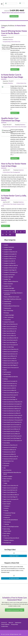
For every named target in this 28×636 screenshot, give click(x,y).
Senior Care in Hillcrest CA (10, 492)
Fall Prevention (7, 372)
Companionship (6, 41)
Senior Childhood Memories (11, 281)
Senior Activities (7, 478)
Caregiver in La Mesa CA (9, 263)
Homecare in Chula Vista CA (10, 445)
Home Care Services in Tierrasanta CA (12, 420)
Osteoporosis (7, 515)
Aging (5, 483)
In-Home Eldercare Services (11, 376)
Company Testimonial (8, 322)
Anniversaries (7, 308)
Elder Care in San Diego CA (10, 342)
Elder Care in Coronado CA (10, 326)
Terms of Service (5, 624)
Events (5, 369)
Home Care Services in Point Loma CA (12, 415)
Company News (7, 303)
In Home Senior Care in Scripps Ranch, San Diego (12, 75)
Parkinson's (7, 517)
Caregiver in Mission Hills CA (10, 265)
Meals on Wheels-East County (11, 296)
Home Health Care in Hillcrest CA (11, 429)
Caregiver (5, 245)
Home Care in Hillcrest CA (9, 385)
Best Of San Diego (8, 310)
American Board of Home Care (11, 306)
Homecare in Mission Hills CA (10, 456)
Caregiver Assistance (8, 247)
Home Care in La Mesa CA (9, 390)
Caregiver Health (7, 249)
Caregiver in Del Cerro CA (9, 256)
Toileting (6, 524)
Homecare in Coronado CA (10, 447)
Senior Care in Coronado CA (10, 487)
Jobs (4, 467)
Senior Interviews (8, 283)
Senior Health (6, 503)
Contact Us (4, 622)
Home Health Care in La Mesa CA (11, 433)
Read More (14, 69)
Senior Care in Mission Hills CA (11, 494)
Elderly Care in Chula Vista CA (10, 349)
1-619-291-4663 (17, 10)
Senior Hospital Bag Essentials (11, 526)
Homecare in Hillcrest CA (9, 449)
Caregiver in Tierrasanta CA (10, 272)
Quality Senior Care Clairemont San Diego (10, 119)
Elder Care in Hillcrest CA (9, 331)
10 (10, 234)
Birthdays (6, 312)
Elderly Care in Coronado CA (10, 351)
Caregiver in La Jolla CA (9, 261)
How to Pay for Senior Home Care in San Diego (13, 164)
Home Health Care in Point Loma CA (12, 436)
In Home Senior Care (15, 41)
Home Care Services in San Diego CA (12, 417)
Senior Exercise (7, 501)
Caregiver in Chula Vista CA (10, 251)
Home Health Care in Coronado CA (12, 424)
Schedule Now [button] (14, 16)
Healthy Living (6, 374)
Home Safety (6, 442)
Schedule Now (14, 578)
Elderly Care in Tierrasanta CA (11, 367)
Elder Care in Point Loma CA (10, 340)
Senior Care (6, 481)
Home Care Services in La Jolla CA (11, 410)
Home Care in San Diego (9, 397)
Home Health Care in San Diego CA (12, 438)
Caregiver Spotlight (8, 276)
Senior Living (6, 528)
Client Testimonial (8, 317)
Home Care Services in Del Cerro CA (12, 406)
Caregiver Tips (7, 279)
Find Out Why (14, 556)
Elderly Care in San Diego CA (10, 365)
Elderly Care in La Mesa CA (10, 360)
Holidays (5, 379)
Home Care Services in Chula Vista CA (12, 401)
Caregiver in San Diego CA (9, 270)
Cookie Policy (4, 626)
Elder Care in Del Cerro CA (10, 328)
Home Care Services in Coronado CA (12, 404)
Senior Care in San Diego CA (10, 497)
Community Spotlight (8, 288)
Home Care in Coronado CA (10, 381)
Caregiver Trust (7, 286)
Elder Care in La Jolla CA (9, 333)
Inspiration (6, 465)
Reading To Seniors (9, 540)
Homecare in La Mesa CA (9, 454)
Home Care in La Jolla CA (9, 388)
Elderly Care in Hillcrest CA (10, 356)
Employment (18, 622)
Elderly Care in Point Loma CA (10, 363)
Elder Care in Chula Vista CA (10, 324)
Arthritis (6, 508)
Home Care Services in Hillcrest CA (12, 408)
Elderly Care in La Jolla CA (9, 358)
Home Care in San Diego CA (10, 399)
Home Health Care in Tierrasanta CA (12, 440)
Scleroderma (7, 522)
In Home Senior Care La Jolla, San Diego (13, 196)
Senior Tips (6, 535)
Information (23, 126)
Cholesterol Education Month (11, 538)
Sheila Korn (10, 39)
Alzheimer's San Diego (9, 290)
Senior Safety (6, 533)
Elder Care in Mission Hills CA (10, 337)
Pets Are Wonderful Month (11, 519)
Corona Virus (7, 319)
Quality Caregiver (17, 204)
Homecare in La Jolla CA (9, 451)
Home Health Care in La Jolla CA (11, 431)
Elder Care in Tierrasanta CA (10, 344)
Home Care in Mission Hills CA (10, 392)
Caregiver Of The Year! (9, 274)
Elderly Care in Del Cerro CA (10, 353)
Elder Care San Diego (8, 347)
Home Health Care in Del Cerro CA (12, 426)
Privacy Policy (14, 624)
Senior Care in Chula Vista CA (10, 485)
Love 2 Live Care (7, 470)
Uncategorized (16, 172)
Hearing (6, 510)
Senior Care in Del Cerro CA (10, 490)
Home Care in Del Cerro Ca (10, 383)
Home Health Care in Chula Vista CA (12, 422)
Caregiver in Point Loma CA (10, 267)
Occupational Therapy (9, 513)
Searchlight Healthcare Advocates (12, 299)
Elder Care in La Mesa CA (9, 335)
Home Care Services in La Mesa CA (11, 413)
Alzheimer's (7, 506)
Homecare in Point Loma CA (10, 458)
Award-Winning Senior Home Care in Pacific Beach (14, 32)
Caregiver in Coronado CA (9, 254)
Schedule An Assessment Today (15, 610)
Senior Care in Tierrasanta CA (10, 499)
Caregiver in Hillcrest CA (9, 258)
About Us (11, 622)
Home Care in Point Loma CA (10, 395)
